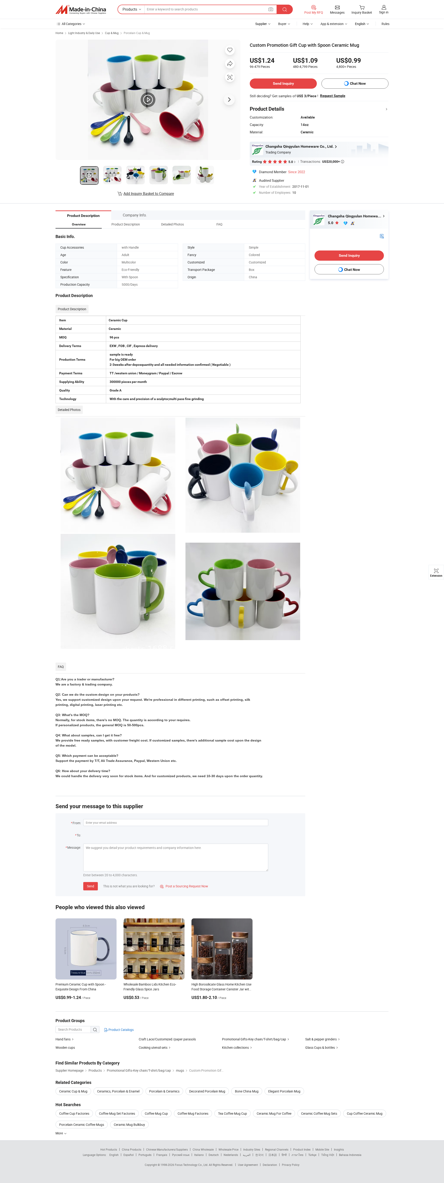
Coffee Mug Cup (156, 1113)
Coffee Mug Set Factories (117, 1113)
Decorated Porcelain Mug (207, 1091)
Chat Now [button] (358, 83)
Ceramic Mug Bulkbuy (129, 1124)
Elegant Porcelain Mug (284, 1091)
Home (59, 33)
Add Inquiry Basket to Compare (148, 193)
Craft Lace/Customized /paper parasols (167, 1039)
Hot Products (108, 1149)
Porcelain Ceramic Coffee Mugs (81, 1124)
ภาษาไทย (297, 1155)
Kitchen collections (235, 1047)
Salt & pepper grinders (321, 1039)
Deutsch (214, 1155)
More (60, 1133)
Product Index (302, 1149)
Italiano (199, 1155)
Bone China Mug (247, 1091)
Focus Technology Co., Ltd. (192, 1165)
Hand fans (63, 1039)
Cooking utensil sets (153, 1047)
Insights (339, 1149)
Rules (385, 24)
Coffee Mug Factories (193, 1113)
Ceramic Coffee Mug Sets (319, 1113)
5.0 (331, 223)
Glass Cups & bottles (320, 1047)
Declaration (270, 1165)
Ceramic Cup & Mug (73, 1091)
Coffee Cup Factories (74, 1113)
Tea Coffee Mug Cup (232, 1113)
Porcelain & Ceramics (164, 1091)
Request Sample (332, 96)
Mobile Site (322, 1149)
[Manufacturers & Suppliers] (81, 9)
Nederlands (231, 1155)
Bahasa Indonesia (350, 1155)
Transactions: (322, 161)
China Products (131, 1149)
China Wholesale (203, 1149)
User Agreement (248, 1165)
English (114, 1155)
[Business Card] (382, 235)
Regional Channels (276, 1149)
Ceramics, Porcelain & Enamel (118, 1091)
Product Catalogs (121, 1029)
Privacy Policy (290, 1165)
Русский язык (180, 1155)
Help (306, 24)
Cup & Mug (112, 33)
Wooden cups (65, 1047)
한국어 (259, 1155)
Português (145, 1155)
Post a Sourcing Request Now (184, 886)
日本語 (272, 1155)
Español (128, 1155)
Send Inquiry (283, 83)
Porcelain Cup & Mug (137, 33)
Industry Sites (251, 1149)
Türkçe (312, 1155)
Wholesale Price (228, 1149)
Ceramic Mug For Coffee (274, 1113)
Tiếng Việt (327, 1155)
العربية (246, 1155)
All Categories (71, 24)
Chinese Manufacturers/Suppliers (167, 1149)
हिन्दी (284, 1155)
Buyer (282, 24)
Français (161, 1155)
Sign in (383, 12)
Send (90, 886)
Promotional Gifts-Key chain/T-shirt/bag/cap (254, 1039)
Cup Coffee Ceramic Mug (364, 1113)
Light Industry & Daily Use (84, 33)
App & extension (332, 24)
